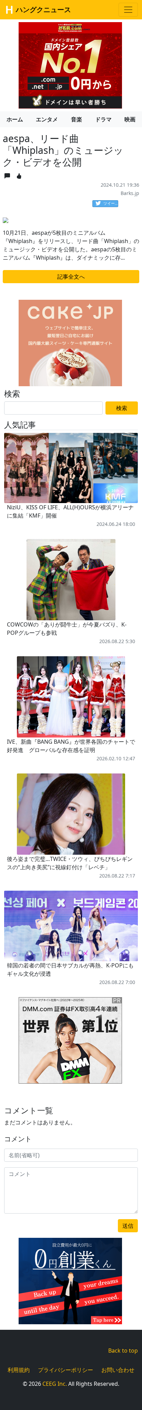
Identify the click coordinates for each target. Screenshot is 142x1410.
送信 (127, 1226)
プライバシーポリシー (65, 1370)
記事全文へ (71, 276)
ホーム (15, 119)
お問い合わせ (117, 1370)
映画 (129, 119)
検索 (121, 408)
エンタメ (47, 119)
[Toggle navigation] (128, 10)
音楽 (76, 119)
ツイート (110, 203)
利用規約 (19, 1370)
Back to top (123, 1350)
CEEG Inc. (54, 1384)
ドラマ (103, 119)
